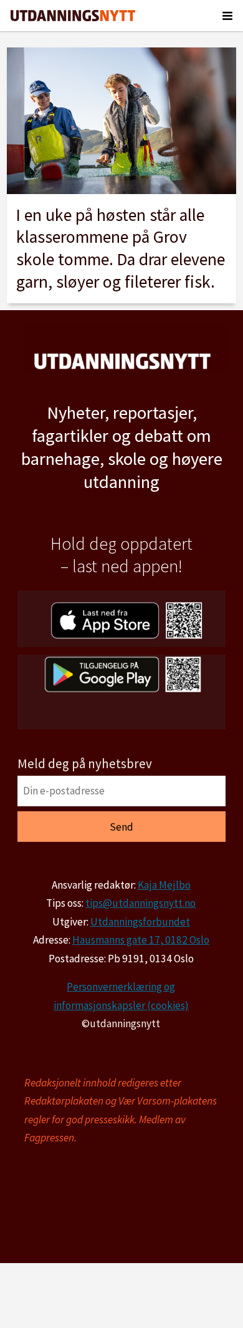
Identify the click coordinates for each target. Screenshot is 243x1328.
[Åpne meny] (227, 15)
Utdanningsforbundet (140, 922)
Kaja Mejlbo (164, 885)
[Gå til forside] (73, 15)
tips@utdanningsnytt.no (140, 903)
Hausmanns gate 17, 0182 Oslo (140, 940)
